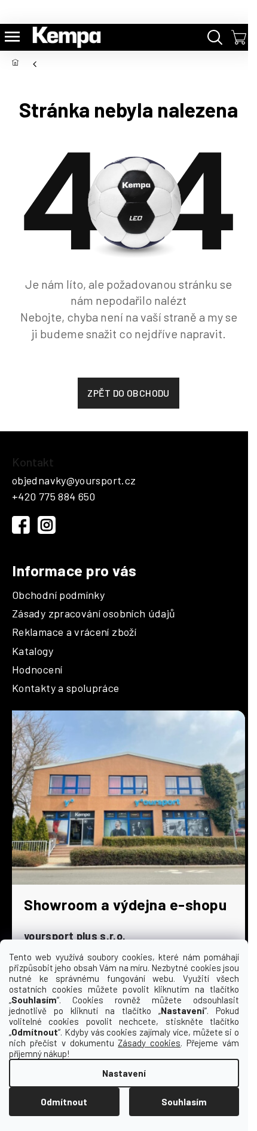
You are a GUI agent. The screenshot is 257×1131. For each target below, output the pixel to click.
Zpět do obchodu (128, 392)
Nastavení (124, 1073)
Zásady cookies (149, 1042)
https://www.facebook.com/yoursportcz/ (21, 525)
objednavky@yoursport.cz (74, 480)
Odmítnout (64, 1101)
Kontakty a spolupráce (66, 688)
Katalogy (32, 651)
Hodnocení (37, 670)
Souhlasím (184, 1101)
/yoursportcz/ (47, 525)
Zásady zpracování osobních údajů (94, 614)
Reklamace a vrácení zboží (74, 632)
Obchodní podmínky (58, 595)
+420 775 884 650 (54, 496)
